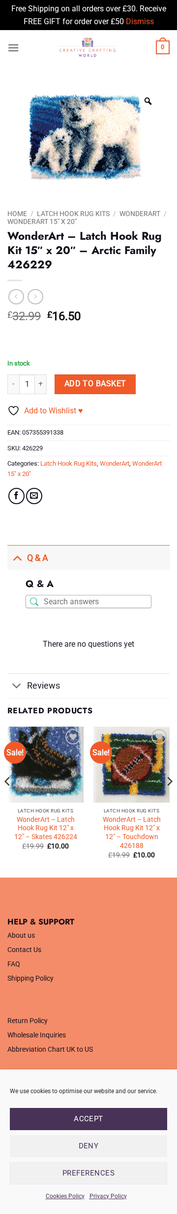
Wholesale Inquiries (36, 1035)
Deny (89, 1145)
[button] (13, 48)
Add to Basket (95, 383)
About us (21, 935)
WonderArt (139, 214)
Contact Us (24, 950)
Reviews (43, 686)
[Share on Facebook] (16, 496)
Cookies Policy (65, 1196)
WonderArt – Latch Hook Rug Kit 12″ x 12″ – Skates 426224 (45, 828)
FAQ (13, 964)
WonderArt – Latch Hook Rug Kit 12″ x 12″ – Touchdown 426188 (132, 832)
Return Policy (27, 1021)
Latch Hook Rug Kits (73, 214)
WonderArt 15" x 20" (42, 221)
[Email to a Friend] (34, 496)
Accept (88, 1118)
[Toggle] (17, 557)
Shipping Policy (30, 978)
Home (17, 214)
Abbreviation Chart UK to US (50, 1049)
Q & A (37, 558)
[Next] (169, 801)
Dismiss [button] (140, 21)
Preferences (88, 1173)
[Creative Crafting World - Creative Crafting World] (87, 47)
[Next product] (16, 296)
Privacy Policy (108, 1196)
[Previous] (8, 801)
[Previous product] (35, 296)
